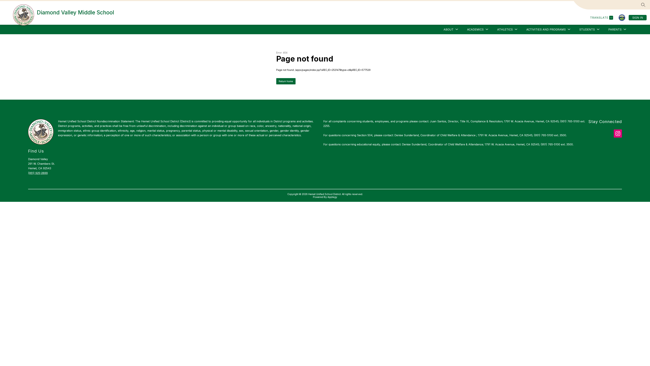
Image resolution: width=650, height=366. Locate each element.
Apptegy (332, 197)
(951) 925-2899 (38, 173)
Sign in (637, 17)
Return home (286, 81)
